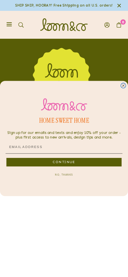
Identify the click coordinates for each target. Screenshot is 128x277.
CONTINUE (64, 162)
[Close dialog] (123, 85)
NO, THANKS (64, 174)
